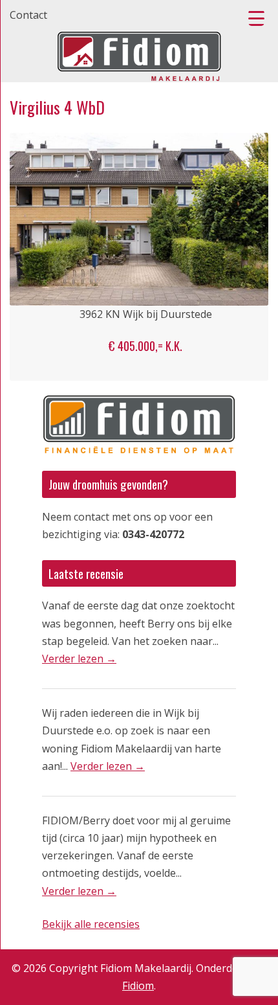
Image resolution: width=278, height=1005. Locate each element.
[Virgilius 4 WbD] (139, 219)
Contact (28, 15)
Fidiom (138, 985)
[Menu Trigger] (256, 18)
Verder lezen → (79, 658)
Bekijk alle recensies (91, 924)
